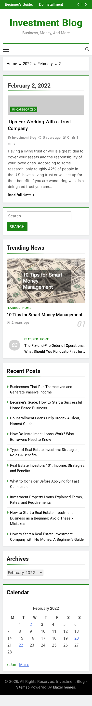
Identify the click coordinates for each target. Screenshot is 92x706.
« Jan (11, 664)
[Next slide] (85, 4)
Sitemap (23, 687)
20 (76, 638)
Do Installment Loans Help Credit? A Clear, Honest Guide (50, 5)
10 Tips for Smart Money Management (44, 314)
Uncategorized (24, 109)
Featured (13, 308)
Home (26, 308)
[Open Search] (87, 49)
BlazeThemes (64, 687)
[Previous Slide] (78, 4)
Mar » (24, 664)
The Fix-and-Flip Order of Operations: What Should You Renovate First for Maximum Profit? (54, 351)
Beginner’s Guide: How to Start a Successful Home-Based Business (19, 5)
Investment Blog (46, 23)
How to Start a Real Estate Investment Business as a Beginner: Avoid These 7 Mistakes (41, 518)
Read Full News (19, 194)
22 (21, 645)
